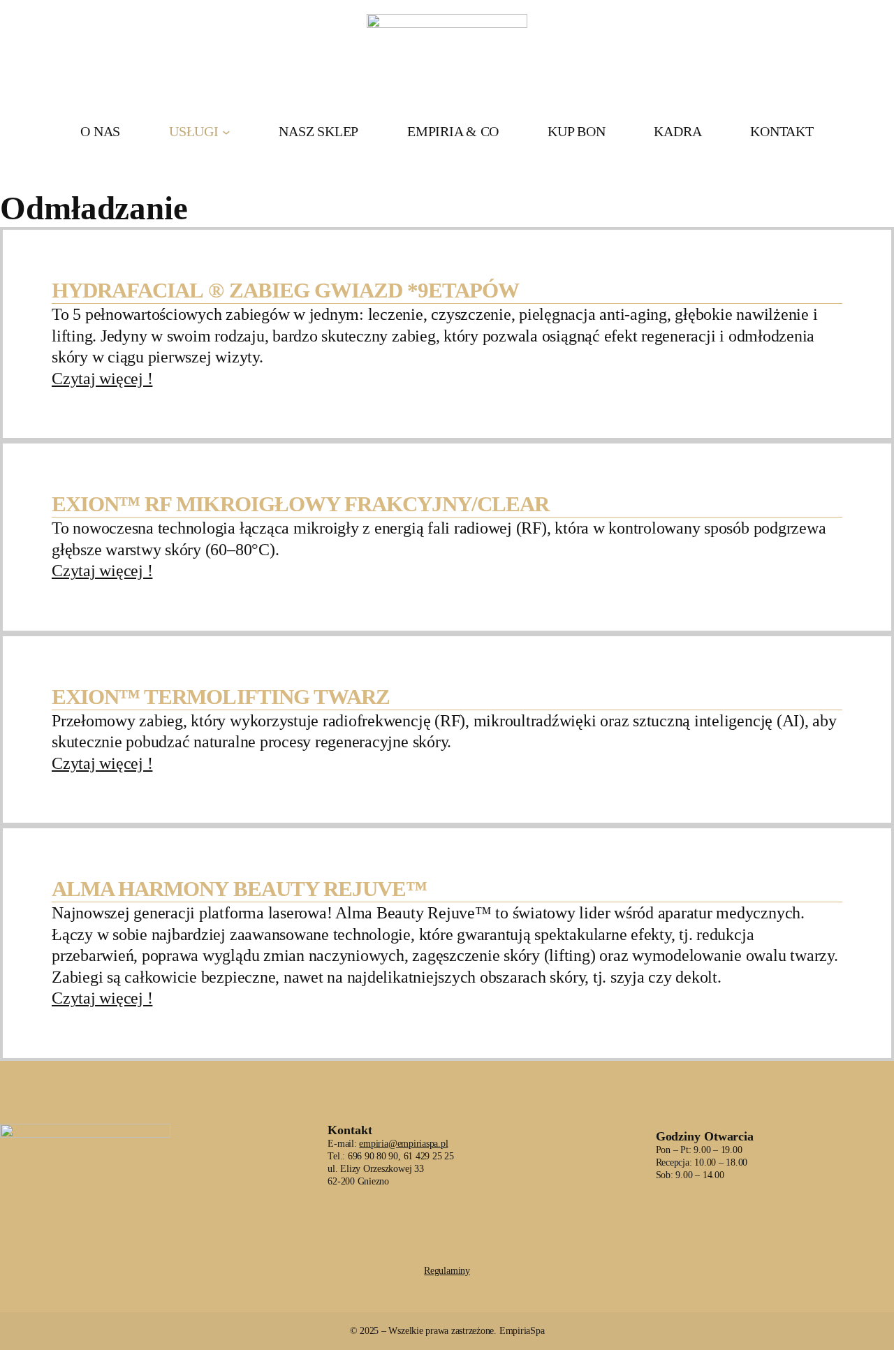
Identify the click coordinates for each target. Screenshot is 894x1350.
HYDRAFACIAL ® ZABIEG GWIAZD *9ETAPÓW (285, 290)
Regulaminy (447, 1270)
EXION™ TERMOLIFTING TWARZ (221, 697)
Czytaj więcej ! (102, 378)
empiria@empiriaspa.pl (403, 1143)
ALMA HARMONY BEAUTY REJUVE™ (239, 889)
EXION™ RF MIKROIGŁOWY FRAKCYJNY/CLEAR (300, 504)
